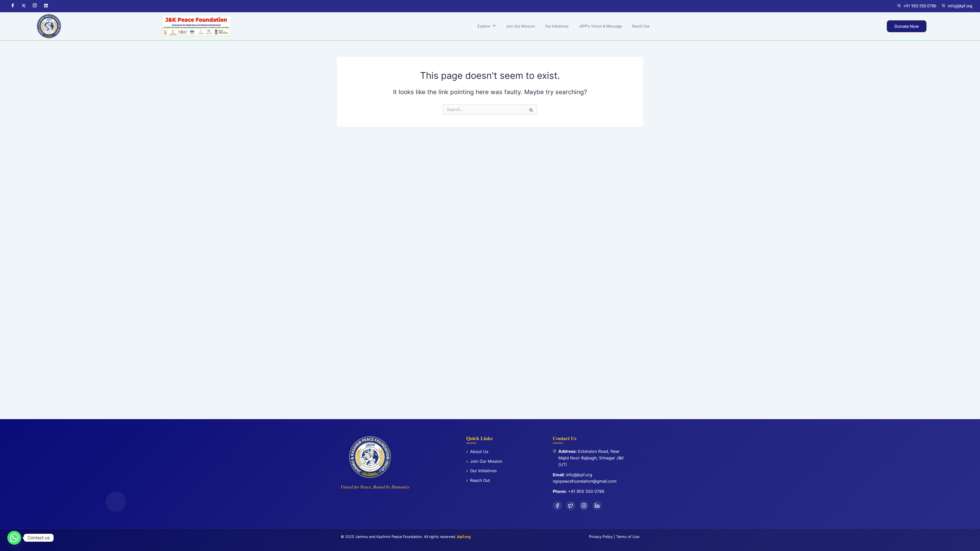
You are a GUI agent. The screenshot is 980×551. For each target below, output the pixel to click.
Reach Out (641, 26)
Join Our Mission (520, 26)
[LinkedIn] (597, 505)
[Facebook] (12, 6)
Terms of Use (627, 536)
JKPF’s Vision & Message (600, 26)
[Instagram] (34, 6)
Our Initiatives (557, 26)
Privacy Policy (601, 536)
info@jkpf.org (579, 474)
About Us (479, 451)
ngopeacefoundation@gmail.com (585, 481)
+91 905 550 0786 (586, 491)
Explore (483, 26)
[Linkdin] (45, 6)
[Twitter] (23, 6)
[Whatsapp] (14, 538)
